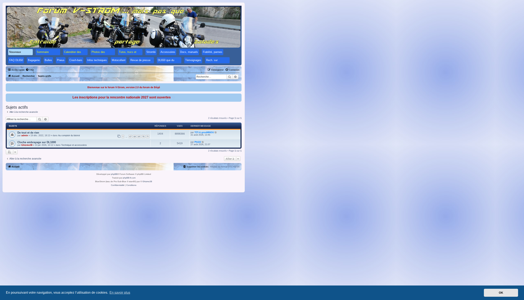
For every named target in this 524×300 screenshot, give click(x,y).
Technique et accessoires (74, 145)
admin (24, 135)
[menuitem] (30, 69)
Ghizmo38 (26, 145)
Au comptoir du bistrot (69, 135)
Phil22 (197, 142)
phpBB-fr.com (129, 178)
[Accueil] (124, 27)
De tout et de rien (28, 132)
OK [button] (501, 292)
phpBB (114, 174)
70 (143, 136)
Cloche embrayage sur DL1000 (36, 142)
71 (148, 136)
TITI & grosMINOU (204, 132)
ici (173, 97)
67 (130, 136)
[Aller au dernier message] (216, 132)
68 (135, 136)
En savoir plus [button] (120, 292)
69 (139, 136)
